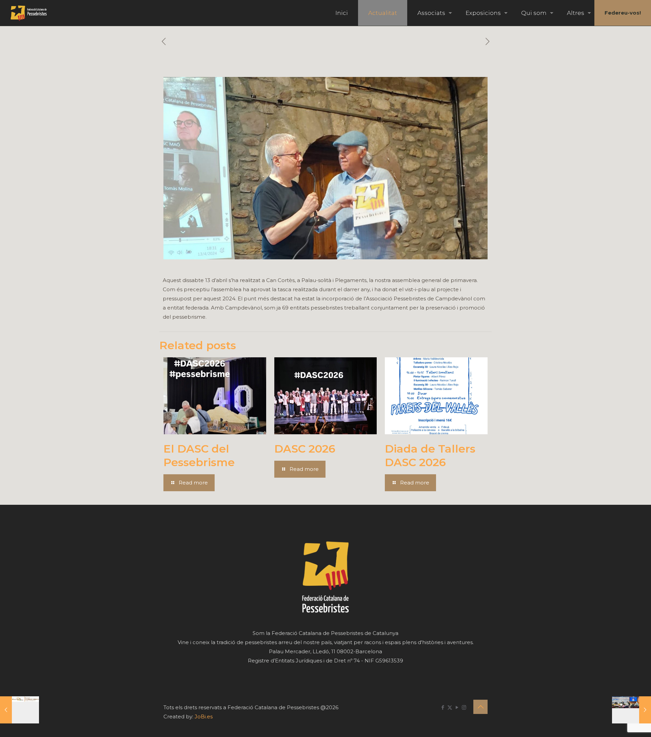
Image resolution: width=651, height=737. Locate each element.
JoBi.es (204, 716)
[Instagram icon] (464, 707)
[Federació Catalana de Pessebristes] (29, 13)
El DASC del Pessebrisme (199, 455)
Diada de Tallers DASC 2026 (430, 455)
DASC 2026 (304, 448)
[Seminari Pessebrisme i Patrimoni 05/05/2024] (631, 709)
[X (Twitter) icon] (449, 707)
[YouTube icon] (456, 707)
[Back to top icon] (480, 707)
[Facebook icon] (442, 707)
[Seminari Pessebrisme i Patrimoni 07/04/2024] (19, 709)
